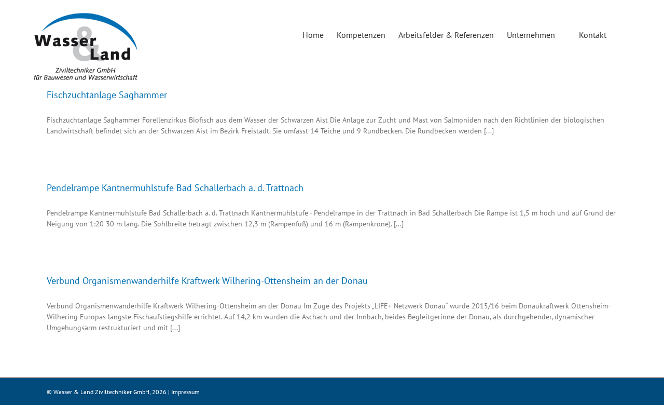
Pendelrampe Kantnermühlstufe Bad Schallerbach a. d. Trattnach (175, 188)
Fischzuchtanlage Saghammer (107, 95)
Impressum (185, 392)
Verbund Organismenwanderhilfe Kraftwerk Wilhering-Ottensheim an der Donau (207, 281)
